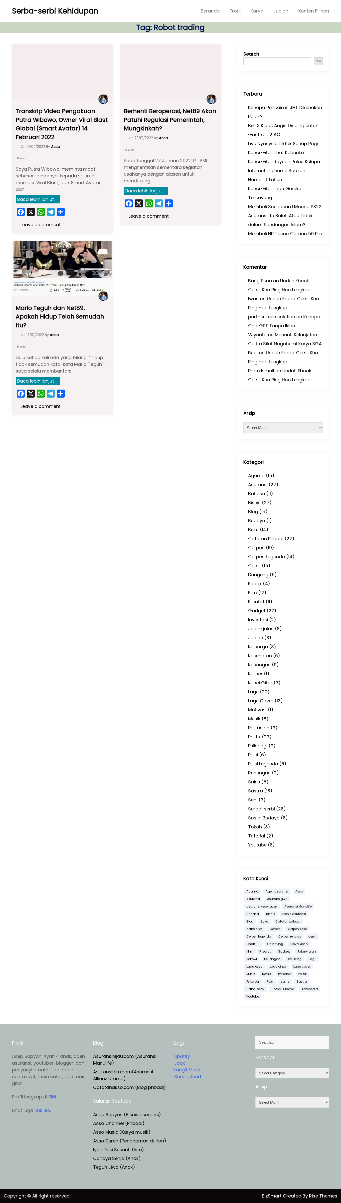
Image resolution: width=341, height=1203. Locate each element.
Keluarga (258, 647)
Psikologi (257, 746)
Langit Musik (187, 1070)
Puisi (253, 755)
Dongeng (258, 574)
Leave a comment (40, 224)
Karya (257, 11)
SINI (52, 1097)
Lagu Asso (254, 966)
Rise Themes (323, 1196)
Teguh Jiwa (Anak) (114, 1167)
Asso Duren (105, 1141)
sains (285, 981)
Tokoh (255, 827)
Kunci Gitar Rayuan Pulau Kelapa (284, 161)
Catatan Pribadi (265, 538)
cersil (312, 936)
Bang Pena (260, 280)
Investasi (258, 620)
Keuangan (259, 665)
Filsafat (256, 601)
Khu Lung (295, 959)
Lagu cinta (278, 966)
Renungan (259, 773)
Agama (256, 475)
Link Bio (42, 1110)
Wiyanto (257, 335)
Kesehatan (260, 656)
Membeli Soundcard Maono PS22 (285, 206)
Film (252, 592)
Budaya (256, 520)
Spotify (182, 1056)
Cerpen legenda (258, 936)
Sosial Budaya (264, 818)
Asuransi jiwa (277, 899)
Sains (254, 782)
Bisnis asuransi (294, 914)
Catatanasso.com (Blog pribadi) (129, 1087)
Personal (284, 974)
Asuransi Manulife (298, 906)
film (249, 951)
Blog (253, 511)
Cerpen (256, 547)
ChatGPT (253, 944)
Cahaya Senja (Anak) (117, 1158)
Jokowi (251, 959)
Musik (254, 719)
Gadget (256, 611)
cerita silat (254, 929)
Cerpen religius (289, 936)
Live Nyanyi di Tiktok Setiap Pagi (283, 143)
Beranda (210, 11)
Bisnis (21, 158)
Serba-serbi (261, 809)
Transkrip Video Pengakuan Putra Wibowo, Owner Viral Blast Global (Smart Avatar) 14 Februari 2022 (62, 124)
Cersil (254, 565)
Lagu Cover (260, 701)
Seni (252, 800)
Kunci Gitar (260, 683)
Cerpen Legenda (266, 556)
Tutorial (256, 836)
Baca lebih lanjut (35, 199)
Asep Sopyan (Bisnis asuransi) (127, 1114)
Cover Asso (299, 944)
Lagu (253, 692)
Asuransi (257, 484)
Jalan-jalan (261, 629)
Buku (253, 529)
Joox (179, 1063)
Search (251, 54)
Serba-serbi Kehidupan (55, 11)
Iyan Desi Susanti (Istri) (118, 1149)
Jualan (280, 11)
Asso (299, 891)
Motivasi (257, 710)
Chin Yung (275, 944)
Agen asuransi (277, 891)
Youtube (257, 845)
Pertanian (258, 728)
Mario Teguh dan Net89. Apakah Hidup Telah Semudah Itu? (60, 316)
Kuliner (255, 674)
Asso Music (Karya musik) (122, 1132)
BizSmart (272, 1196)
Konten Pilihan (313, 11)
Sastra (255, 791)
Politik (254, 737)
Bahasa (256, 493)
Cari (318, 61)
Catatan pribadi (287, 921)
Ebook (255, 583)
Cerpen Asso (297, 929)
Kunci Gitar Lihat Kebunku (276, 152)
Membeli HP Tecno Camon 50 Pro (285, 233)
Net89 (266, 974)
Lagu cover (301, 966)
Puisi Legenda (263, 764)
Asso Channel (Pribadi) (119, 1123)
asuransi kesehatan (261, 906)
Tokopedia (310, 989)
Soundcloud (187, 1076)
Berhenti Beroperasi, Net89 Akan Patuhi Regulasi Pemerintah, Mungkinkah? (170, 119)
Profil (235, 11)
